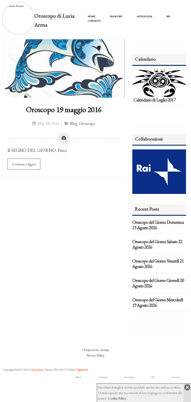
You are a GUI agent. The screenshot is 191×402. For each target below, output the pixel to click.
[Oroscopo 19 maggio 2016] (64, 68)
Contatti (94, 20)
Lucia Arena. (37, 370)
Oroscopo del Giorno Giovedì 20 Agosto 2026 (158, 283)
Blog (73, 123)
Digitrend (82, 370)
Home (91, 16)
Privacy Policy (95, 355)
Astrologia (144, 16)
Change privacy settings (95, 350)
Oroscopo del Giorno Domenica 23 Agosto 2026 (158, 224)
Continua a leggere (24, 164)
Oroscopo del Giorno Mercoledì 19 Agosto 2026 (157, 302)
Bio (168, 16)
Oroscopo (116, 16)
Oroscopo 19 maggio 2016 (63, 109)
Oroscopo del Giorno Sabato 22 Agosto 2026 (157, 244)
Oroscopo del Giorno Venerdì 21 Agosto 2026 (158, 263)
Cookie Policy (117, 398)
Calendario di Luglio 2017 (155, 100)
